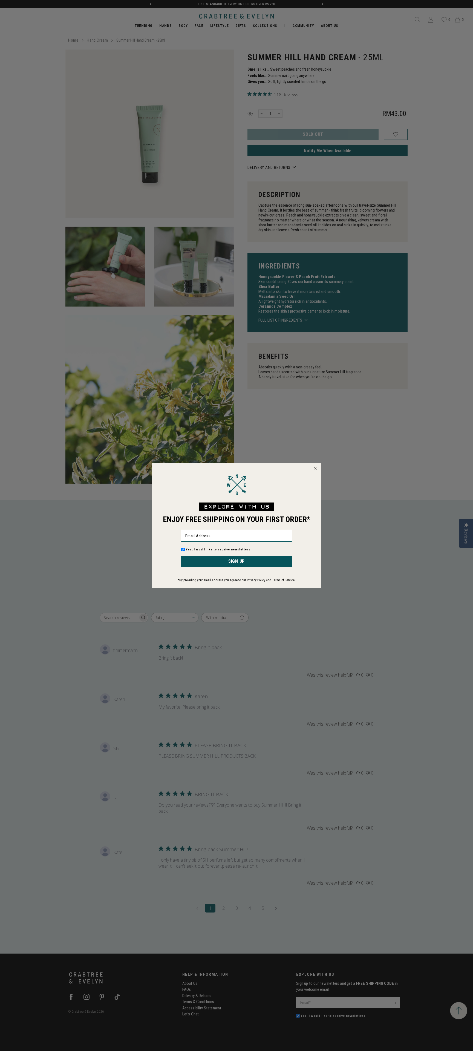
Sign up (236, 561)
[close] (315, 468)
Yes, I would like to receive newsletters (218, 549)
